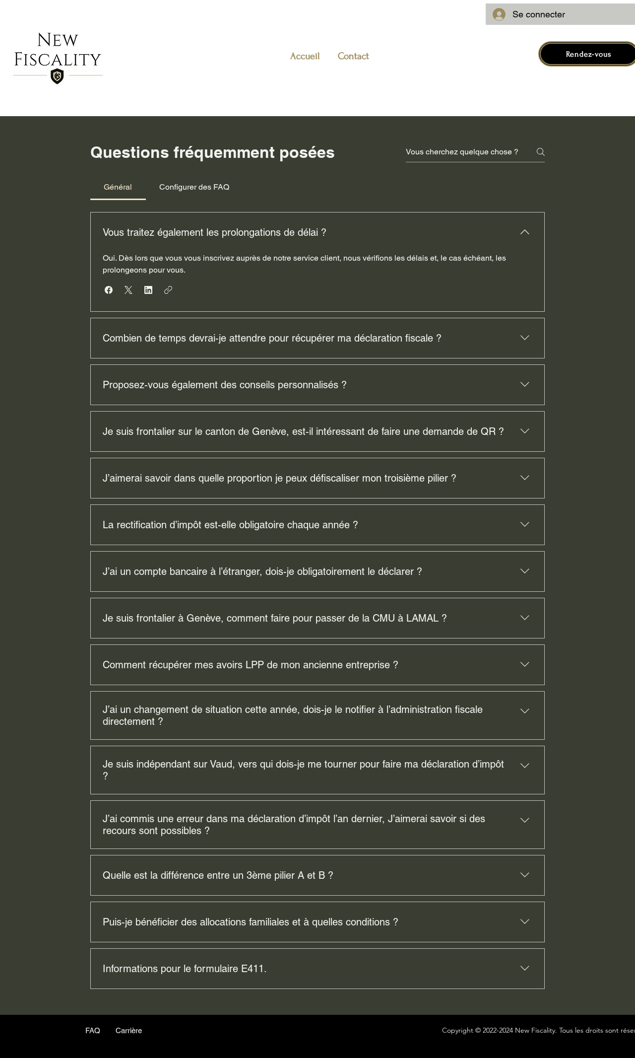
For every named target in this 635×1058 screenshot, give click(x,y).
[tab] (118, 187)
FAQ (92, 1030)
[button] (109, 290)
